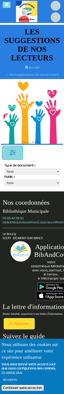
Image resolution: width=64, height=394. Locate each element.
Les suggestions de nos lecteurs (34, 75)
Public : (9, 177)
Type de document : (19, 165)
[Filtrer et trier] (12, 153)
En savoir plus (12, 372)
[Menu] (6, 5)
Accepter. (10, 380)
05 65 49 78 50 (13, 218)
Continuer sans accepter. (22, 388)
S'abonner (21, 324)
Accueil (33, 67)
